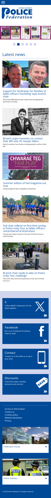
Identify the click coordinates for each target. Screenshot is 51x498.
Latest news (13, 54)
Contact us (9, 411)
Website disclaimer (13, 417)
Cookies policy (11, 414)
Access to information (15, 409)
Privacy (8, 420)
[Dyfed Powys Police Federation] (20, 14)
